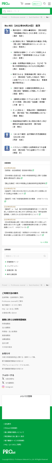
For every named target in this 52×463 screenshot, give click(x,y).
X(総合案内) (10, 379)
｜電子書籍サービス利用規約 (13, 440)
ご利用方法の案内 (10, 293)
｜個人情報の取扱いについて (13, 432)
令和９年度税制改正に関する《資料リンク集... (19, 357)
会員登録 (27, 4)
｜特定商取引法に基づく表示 (13, 436)
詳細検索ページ (12, 262)
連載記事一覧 (12, 270)
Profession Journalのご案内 (12, 301)
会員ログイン (37, 4)
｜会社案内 (7, 424)
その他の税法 (7, 347)
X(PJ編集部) (10, 383)
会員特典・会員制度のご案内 (12, 297)
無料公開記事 (12, 274)
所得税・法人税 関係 (9, 331)
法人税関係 (6, 327)
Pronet (4, 17)
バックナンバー (12, 266)
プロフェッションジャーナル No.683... (16, 365)
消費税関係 (6, 339)
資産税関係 (6, 335)
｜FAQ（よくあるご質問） (12, 444)
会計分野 (5, 343)
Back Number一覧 (35, 17)
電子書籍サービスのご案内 (12, 305)
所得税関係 (6, 323)
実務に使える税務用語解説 (14, 319)
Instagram (9, 387)
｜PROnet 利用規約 (10, 428)
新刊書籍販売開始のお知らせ (12, 361)
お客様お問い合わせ (9, 313)
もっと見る (44, 242)
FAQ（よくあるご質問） (11, 309)
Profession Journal (18, 17)
